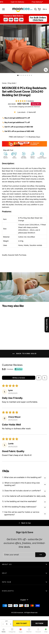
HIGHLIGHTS (8, 591)
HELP (4, 573)
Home (4, 83)
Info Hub (6, 582)
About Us (7, 564)
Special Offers (47, 325)
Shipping (21, 106)
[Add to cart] (14, 323)
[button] (20, 101)
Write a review (18, 378)
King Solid (11, 83)
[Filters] (38, 378)
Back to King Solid (26, 353)
